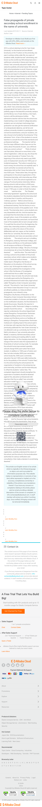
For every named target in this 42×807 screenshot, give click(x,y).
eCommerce (22, 723)
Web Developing (15, 753)
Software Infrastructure (25, 738)
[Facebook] (3, 665)
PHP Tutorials (34, 753)
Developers (5, 753)
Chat (3, 627)
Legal (33, 777)
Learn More (8, 519)
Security (4, 726)
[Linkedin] (8, 665)
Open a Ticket (6, 641)
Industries (28, 750)
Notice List (18, 780)
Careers (8, 777)
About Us (15, 777)
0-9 (20, 766)
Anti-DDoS (27, 720)
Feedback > (21, 442)
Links (25, 780)
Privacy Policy (25, 777)
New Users (16, 741)
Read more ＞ (21, 43)
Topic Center (6, 750)
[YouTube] (17, 665)
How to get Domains (9, 738)
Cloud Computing (17, 750)
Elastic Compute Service (10, 720)
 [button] (6, 424)
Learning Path (7, 741)
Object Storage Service (9, 723)
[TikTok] (22, 665)
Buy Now (14, 519)
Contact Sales (16, 627)
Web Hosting (32, 723)
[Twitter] (13, 665)
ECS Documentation (17, 735)
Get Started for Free (13, 611)
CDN (21, 720)
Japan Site (5, 735)
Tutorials (26, 753)
